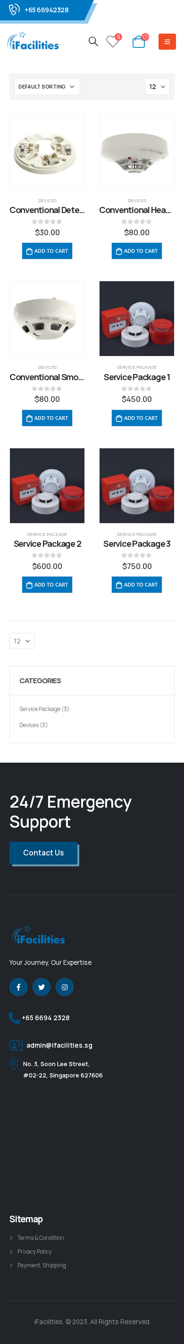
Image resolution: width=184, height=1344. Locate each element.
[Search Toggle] (93, 41)
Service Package (137, 367)
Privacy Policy (34, 1251)
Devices (47, 200)
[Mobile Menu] (167, 42)
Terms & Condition (40, 1238)
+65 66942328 (46, 9)
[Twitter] (41, 987)
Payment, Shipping (41, 1265)
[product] (47, 152)
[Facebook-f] (18, 987)
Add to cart (51, 250)
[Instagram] (65, 987)
